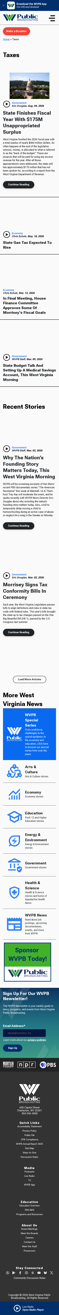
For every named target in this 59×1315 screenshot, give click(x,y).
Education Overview (30, 1205)
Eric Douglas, (20, 105)
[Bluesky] (45, 1273)
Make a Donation (16, 31)
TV (29, 1180)
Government (19, 102)
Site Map (29, 1148)
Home (6, 39)
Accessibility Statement (29, 1126)
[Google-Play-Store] (13, 1273)
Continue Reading (18, 184)
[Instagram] (26, 1273)
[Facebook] (20, 1273)
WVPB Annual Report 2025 (29, 1144)
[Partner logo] (8, 1065)
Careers (29, 1237)
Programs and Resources (29, 1214)
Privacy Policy (29, 1131)
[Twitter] (51, 1273)
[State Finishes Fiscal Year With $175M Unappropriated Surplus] (29, 86)
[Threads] (32, 1273)
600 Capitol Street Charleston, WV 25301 (29, 1109)
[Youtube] (39, 1273)
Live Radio (29, 1176)
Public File (30, 1135)
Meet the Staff (29, 1246)
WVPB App (29, 1185)
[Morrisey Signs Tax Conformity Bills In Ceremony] (29, 557)
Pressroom (29, 1251)
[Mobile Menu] (52, 18)
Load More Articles (29, 679)
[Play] (6, 104)
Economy (17, 233)
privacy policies (37, 1039)
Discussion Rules (29, 1157)
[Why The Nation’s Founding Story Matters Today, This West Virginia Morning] (29, 430)
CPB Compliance (29, 1139)
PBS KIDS (29, 1210)
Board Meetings (29, 1229)
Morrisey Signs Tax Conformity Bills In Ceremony (25, 591)
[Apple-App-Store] (7, 1273)
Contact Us (29, 1242)
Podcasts (29, 1171)
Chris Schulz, (20, 236)
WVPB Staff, (19, 359)
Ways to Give (29, 1152)
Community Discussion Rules (29, 1278)
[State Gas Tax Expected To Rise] (29, 216)
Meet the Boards (29, 1233)
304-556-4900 (30, 1113)
